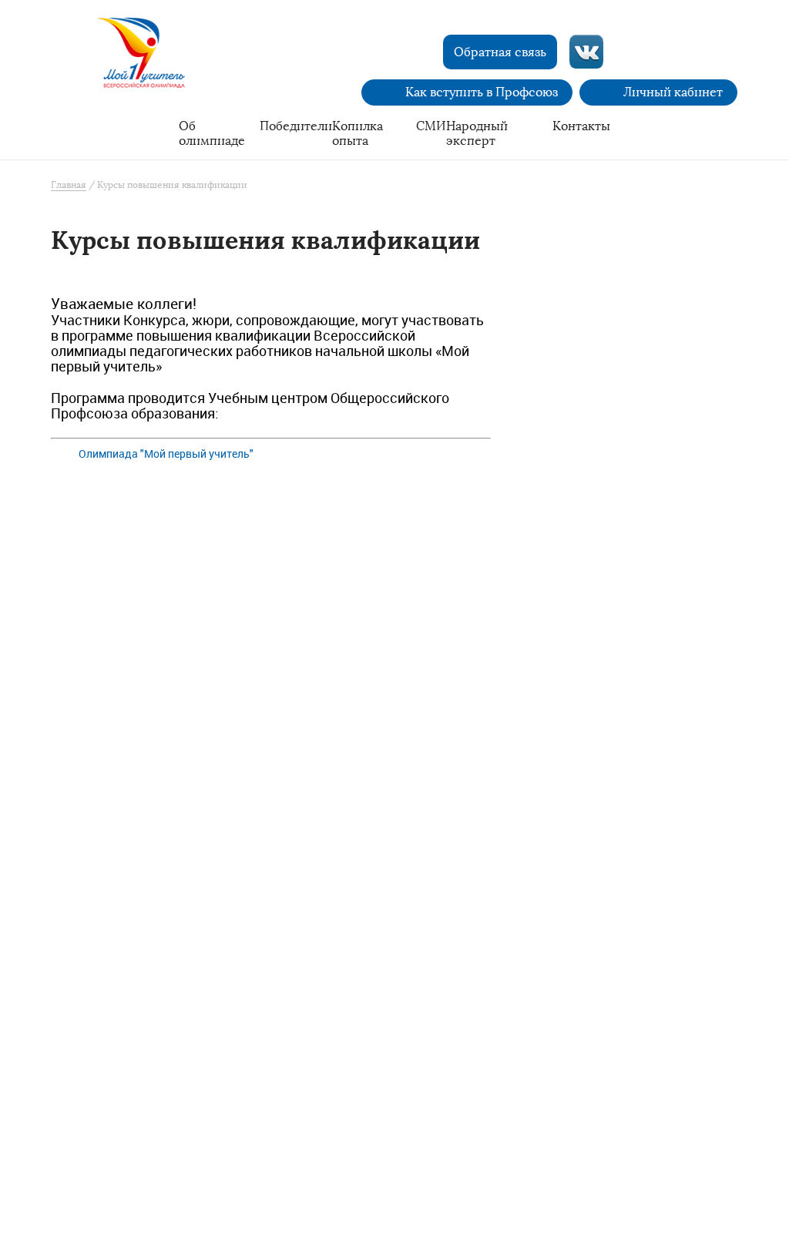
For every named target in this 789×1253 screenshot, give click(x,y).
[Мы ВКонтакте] (586, 52)
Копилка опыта (357, 133)
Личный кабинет (673, 92)
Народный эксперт (477, 133)
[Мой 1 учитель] (148, 58)
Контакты (581, 126)
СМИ (431, 126)
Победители (296, 126)
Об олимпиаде (212, 133)
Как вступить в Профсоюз (481, 92)
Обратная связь (500, 52)
